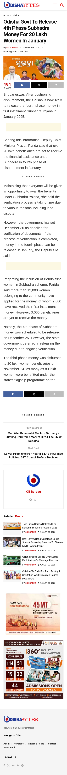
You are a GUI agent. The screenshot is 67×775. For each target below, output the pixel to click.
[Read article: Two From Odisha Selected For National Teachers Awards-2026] (12, 528)
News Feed (9, 747)
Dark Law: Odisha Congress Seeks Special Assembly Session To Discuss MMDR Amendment (43, 542)
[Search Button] (62, 5)
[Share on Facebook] (22, 85)
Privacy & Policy (36, 744)
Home (6, 15)
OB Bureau (12, 47)
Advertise (19, 744)
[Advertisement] (33, 127)
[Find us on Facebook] (4, 765)
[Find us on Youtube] (13, 765)
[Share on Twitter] (39, 85)
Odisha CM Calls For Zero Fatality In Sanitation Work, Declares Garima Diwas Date (41, 575)
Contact (52, 744)
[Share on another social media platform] (56, 85)
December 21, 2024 (33, 47)
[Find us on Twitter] (8, 765)
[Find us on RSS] (18, 765)
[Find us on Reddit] (22, 765)
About (6, 744)
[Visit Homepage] (21, 5)
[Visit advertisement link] (33, 614)
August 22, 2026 (47, 532)
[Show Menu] (55, 5)
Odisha (15, 15)
